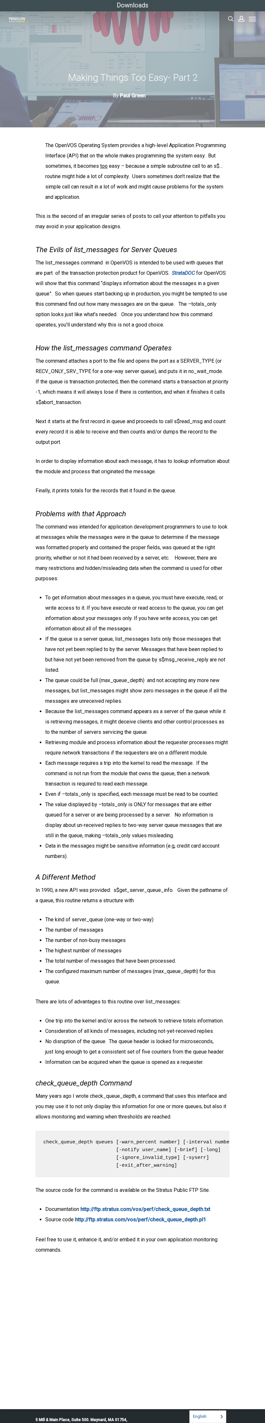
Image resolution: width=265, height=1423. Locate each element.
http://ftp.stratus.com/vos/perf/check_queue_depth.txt (145, 1209)
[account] (241, 19)
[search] (230, 19)
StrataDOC (183, 273)
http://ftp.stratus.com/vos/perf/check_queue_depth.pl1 (140, 1219)
